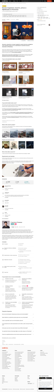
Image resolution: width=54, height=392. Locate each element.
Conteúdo (7, 19)
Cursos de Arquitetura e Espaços (6, 358)
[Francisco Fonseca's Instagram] (17, 226)
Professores (16, 380)
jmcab (6, 212)
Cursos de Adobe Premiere (31, 360)
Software (29, 350)
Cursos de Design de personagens (19, 366)
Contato (29, 378)
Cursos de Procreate (30, 354)
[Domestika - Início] (2, 3)
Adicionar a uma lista (31, 40)
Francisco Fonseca (9, 11)
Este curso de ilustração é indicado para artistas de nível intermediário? (15, 314)
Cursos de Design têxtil (18, 360)
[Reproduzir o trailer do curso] (18, 31)
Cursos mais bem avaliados (44, 353)
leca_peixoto (7, 200)
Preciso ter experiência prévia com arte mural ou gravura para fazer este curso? (16, 334)
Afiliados (16, 378)
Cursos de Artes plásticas (18, 358)
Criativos (3, 379)
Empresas (16, 379)
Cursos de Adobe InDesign (31, 358)
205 (11, 14)
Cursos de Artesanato (18, 355)
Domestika (16, 377)
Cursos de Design (4, 356)
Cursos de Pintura (17, 364)
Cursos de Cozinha (4, 365)
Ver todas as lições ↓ (5, 100)
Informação (3, 19)
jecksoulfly (6, 205)
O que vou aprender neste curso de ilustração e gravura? (12, 320)
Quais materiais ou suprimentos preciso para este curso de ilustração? (15, 317)
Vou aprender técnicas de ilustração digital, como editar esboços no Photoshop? (16, 331)
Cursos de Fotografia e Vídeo (6, 355)
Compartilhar (24, 40)
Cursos (5, 3)
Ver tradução (6, 189)
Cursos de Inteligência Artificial (6, 366)
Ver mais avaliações (5, 218)
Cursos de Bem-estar (5, 367)
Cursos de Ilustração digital (18, 353)
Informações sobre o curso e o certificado (9, 337)
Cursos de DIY (17, 357)
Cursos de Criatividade (18, 370)
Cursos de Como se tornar (5, 368)
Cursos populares (42, 354)
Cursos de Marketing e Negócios (6, 354)
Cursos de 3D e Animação (5, 357)
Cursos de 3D (17, 367)
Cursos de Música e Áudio (5, 364)
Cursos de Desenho (17, 354)
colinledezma (7, 192)
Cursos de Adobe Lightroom (31, 356)
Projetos (17, 19)
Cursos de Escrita (4, 359)
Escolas (3, 380)
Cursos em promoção (43, 355)
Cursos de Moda (4, 360)
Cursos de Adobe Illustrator (31, 353)
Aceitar (45, 388)
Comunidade (13, 19)
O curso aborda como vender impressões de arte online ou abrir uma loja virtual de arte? (17, 324)
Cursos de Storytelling (18, 368)
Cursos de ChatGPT (30, 359)
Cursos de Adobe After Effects (32, 355)
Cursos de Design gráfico (18, 356)
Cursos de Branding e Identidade (19, 365)
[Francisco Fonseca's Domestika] (15, 226)
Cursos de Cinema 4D (30, 357)
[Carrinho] (42, 1)
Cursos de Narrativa (17, 369)
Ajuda (28, 377)
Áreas (16, 350)
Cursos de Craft (4, 353)
